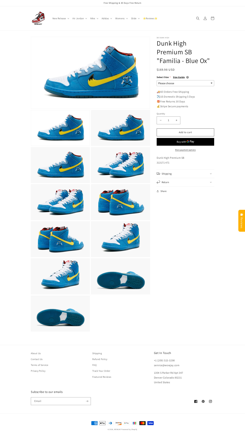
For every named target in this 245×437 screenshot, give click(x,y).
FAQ (94, 365)
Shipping (97, 353)
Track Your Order (101, 370)
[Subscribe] (87, 401)
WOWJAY (117, 429)
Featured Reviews (101, 376)
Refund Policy (99, 359)
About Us (36, 353)
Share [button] (163, 190)
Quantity (161, 113)
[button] (60, 18)
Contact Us (37, 359)
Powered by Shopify (129, 429)
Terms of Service (39, 365)
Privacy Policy (38, 370)
